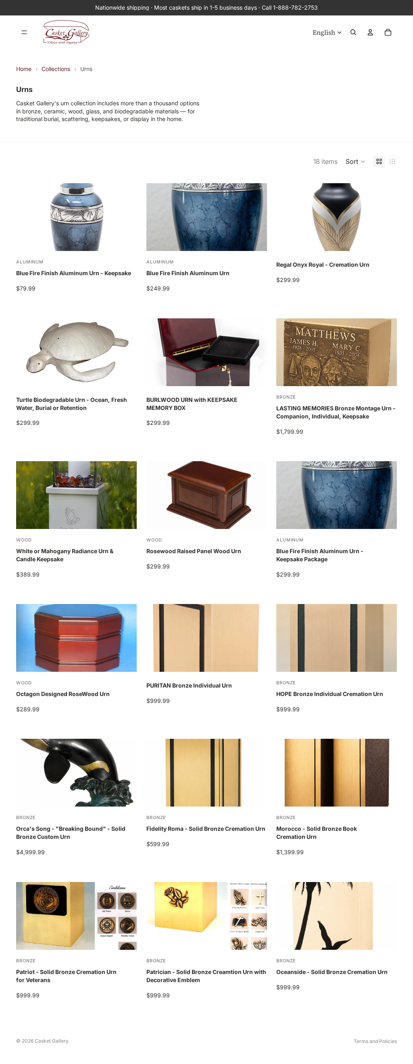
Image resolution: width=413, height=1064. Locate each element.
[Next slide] (125, 352)
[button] (355, 161)
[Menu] (24, 32)
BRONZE (286, 397)
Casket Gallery (52, 1041)
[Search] (353, 32)
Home (23, 68)
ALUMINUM (30, 262)
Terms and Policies (375, 1041)
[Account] (370, 32)
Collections (56, 68)
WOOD (24, 540)
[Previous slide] (28, 352)
